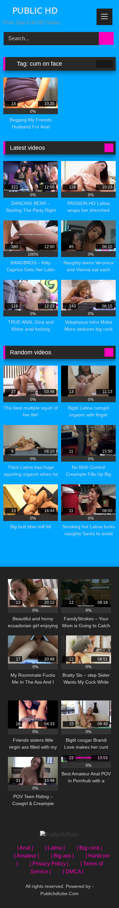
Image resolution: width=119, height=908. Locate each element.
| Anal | (25, 848)
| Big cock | (89, 848)
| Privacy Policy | (49, 863)
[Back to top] (99, 888)
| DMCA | (73, 871)
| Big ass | (62, 856)
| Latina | (55, 848)
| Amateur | (26, 856)
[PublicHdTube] (59, 835)
